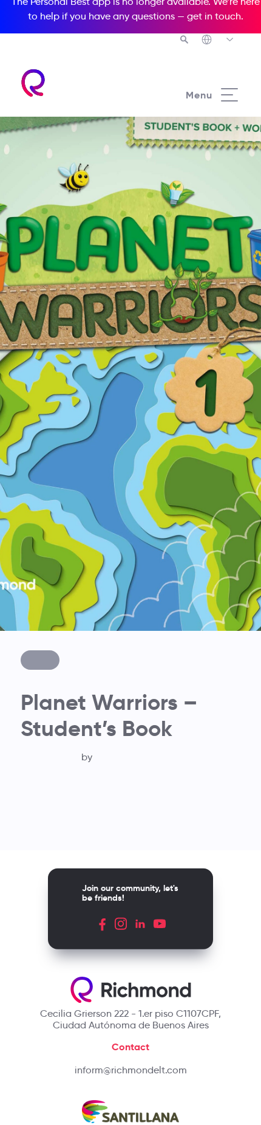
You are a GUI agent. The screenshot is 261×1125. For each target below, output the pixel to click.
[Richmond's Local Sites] (218, 40)
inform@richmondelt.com (131, 1070)
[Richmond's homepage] (74, 83)
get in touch (214, 16)
